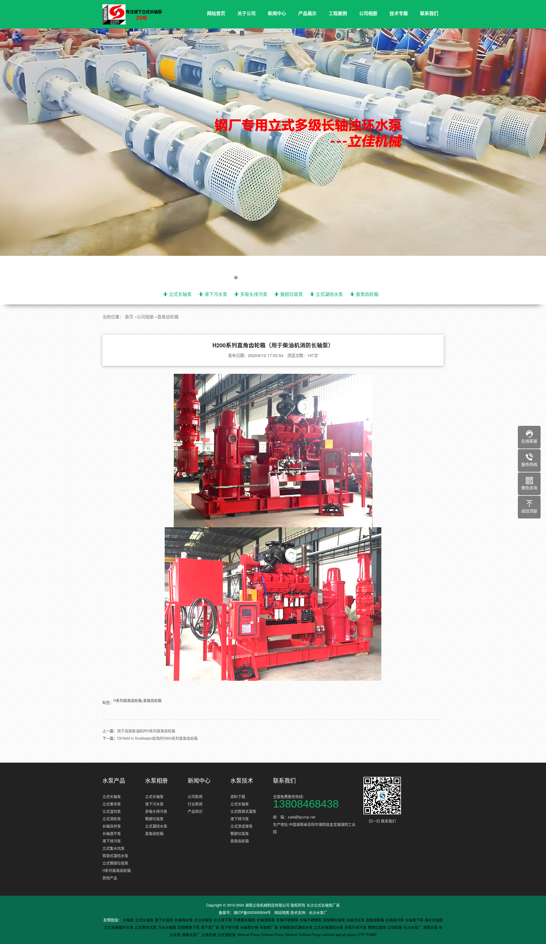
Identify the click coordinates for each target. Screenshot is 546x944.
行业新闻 (195, 803)
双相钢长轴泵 (334, 919)
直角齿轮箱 (367, 294)
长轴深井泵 (111, 826)
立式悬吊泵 (111, 803)
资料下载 (237, 796)
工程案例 (338, 13)
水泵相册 (156, 780)
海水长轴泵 (434, 919)
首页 (129, 316)
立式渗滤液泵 (241, 826)
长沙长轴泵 (204, 919)
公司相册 (368, 13)
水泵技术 (241, 780)
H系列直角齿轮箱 (116, 870)
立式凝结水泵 (329, 294)
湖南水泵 (431, 927)
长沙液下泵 (223, 919)
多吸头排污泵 (253, 294)
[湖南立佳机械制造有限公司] (136, 14)
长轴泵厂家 (269, 927)
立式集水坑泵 (113, 848)
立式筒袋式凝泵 (243, 811)
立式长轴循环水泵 (119, 927)
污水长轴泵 (167, 927)
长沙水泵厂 (318, 912)
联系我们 (429, 13)
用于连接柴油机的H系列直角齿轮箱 (146, 730)
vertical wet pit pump (339, 934)
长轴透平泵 (111, 833)
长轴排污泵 (395, 919)
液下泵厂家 (210, 927)
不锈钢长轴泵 (245, 919)
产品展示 (307, 13)
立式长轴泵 (180, 294)
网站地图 (281, 912)
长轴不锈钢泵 (287, 919)
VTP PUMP (367, 934)
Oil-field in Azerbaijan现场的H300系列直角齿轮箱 (157, 738)
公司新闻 (195, 796)
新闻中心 (277, 13)
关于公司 (246, 13)
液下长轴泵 (164, 919)
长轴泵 (129, 919)
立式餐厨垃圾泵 (115, 863)
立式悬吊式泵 (146, 927)
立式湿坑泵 (111, 811)
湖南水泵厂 (191, 934)
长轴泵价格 (250, 927)
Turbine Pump (273, 934)
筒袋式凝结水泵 (115, 855)
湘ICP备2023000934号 (252, 912)
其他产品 (109, 877)
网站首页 (216, 13)
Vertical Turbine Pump (303, 934)
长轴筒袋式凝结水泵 (296, 927)
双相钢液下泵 (189, 927)
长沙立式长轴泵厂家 (323, 905)
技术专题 (399, 13)
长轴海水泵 (184, 919)
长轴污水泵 (356, 919)
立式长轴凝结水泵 (329, 927)
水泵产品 (113, 780)
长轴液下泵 (415, 919)
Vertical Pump (249, 934)
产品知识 (195, 811)
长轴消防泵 (266, 919)
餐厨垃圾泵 (291, 294)
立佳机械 (395, 927)
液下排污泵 (111, 840)
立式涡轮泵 (111, 818)
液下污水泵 (215, 294)
